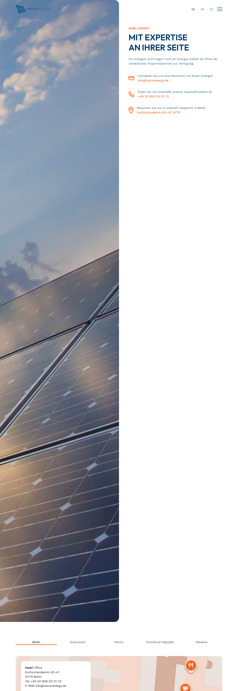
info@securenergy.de (153, 80)
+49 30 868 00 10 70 (153, 96)
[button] (219, 9)
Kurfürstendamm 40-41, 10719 (158, 112)
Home (132, 28)
